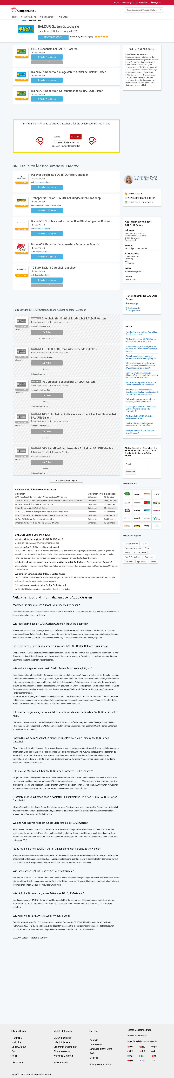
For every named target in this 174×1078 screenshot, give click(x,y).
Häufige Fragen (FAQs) (101, 1064)
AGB (92, 1053)
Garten (67, 1051)
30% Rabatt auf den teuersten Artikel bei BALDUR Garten (77, 448)
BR (155, 1046)
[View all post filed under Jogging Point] (146, 525)
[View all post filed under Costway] (156, 503)
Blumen (58, 1051)
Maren (140, 177)
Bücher (153, 561)
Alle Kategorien (46, 17)
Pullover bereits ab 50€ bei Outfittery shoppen (60, 174)
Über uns (93, 1031)
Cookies (94, 1057)
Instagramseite (133, 310)
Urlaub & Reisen (62, 1042)
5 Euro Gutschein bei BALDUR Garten (54, 49)
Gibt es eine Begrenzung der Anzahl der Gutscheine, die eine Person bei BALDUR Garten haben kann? (140, 365)
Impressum (96, 1044)
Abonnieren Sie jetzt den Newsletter (132, 2)
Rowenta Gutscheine (42, 229)
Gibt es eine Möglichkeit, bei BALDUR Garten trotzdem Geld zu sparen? (141, 383)
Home (15, 17)
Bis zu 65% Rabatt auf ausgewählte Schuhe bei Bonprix (65, 244)
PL (155, 1051)
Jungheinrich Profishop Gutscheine (48, 205)
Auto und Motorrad (63, 1055)
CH (155, 1056)
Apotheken (141, 561)
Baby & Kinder (140, 553)
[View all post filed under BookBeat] (137, 510)
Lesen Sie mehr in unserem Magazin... (143, 1041)
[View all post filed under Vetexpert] (156, 518)
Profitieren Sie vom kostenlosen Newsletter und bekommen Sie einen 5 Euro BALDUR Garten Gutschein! (142, 392)
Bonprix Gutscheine (42, 252)
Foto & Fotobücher (132, 557)
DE (131, 1060)
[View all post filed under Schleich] (137, 518)
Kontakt (94, 1040)
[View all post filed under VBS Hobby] (127, 510)
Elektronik (129, 561)
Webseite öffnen (54, 37)
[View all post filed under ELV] (127, 525)
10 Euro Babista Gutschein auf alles (53, 267)
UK (131, 1046)
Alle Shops (63, 17)
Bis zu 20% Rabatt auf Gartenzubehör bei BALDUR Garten (67, 90)
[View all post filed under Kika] (146, 503)
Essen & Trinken (131, 544)
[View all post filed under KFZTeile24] (146, 494)
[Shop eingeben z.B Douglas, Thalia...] (160, 9)
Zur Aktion (46, 332)
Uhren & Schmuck (63, 1038)
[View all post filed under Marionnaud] (127, 518)
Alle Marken (18, 1062)
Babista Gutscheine (42, 275)
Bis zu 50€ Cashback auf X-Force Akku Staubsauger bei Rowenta (71, 221)
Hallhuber (17, 1042)
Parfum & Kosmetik (133, 548)
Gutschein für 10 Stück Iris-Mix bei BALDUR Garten (74, 318)
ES (143, 1051)
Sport (147, 548)
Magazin (157, 2)
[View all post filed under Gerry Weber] (146, 518)
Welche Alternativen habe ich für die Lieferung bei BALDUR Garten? (141, 400)
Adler (14, 1055)
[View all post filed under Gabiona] (127, 494)
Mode (144, 544)
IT (143, 1056)
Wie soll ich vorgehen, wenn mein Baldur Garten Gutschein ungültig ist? (141, 357)
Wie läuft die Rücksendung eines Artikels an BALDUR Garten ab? (139, 424)
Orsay (15, 1051)
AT (155, 1060)
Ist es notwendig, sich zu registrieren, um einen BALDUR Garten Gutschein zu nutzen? (142, 348)
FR (131, 1051)
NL (143, 1046)
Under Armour (19, 1046)
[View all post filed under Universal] (156, 510)
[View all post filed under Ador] (156, 494)
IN (143, 1060)
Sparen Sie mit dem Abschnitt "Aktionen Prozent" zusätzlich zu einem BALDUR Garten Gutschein (142, 375)
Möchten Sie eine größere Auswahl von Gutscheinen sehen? (142, 333)
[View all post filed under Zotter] (137, 503)
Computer (149, 557)
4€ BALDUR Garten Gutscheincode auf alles (69, 349)
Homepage (133, 303)
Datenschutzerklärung (101, 1049)
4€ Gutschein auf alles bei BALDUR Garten (68, 381)
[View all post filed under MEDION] (137, 494)
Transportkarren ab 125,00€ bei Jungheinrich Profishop (66, 198)
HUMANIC (17, 1038)
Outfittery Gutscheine (42, 182)
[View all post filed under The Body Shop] (156, 525)
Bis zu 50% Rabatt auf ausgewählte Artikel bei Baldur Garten (68, 72)
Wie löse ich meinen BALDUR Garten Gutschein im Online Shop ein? (141, 340)
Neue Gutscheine (28, 17)
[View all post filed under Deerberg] (137, 525)
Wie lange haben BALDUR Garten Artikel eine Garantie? (139, 417)
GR (131, 1056)
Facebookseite (133, 308)
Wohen (127, 553)
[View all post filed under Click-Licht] (127, 503)
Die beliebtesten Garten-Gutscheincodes (31, 611)
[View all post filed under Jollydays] (146, 510)
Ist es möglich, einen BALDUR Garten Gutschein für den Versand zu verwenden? (141, 408)
